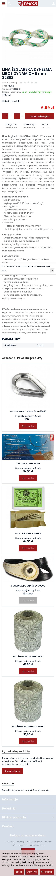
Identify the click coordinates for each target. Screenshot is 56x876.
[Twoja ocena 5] (36, 82)
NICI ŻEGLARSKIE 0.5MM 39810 (28, 726)
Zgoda (19, 871)
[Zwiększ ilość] (5, 116)
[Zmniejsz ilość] (17, 116)
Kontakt (7, 826)
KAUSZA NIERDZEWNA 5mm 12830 (28, 411)
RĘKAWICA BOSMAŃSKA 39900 (28, 585)
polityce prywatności (42, 865)
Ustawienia (46, 871)
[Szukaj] (9, 3)
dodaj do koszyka (39, 116)
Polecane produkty (29, 358)
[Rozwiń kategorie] (3, 3)
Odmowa (32, 871)
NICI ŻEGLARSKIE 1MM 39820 (28, 656)
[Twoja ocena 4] (32, 82)
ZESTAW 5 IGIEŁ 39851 (28, 463)
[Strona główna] (28, 3)
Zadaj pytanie (12, 771)
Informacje (10, 799)
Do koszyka (28, 426)
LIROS (17, 88)
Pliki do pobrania (14, 817)
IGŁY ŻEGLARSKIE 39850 (28, 533)
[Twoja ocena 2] (25, 82)
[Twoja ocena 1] (21, 82)
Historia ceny (9, 101)
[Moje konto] (53, 3)
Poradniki (9, 809)
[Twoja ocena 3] (28, 82)
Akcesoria (8, 358)
